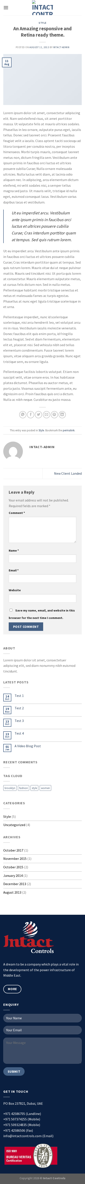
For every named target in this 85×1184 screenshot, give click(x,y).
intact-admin (61, 47)
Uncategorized (14, 825)
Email (14, 570)
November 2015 (15, 858)
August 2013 (12, 892)
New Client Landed (68, 473)
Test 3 (19, 721)
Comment (17, 513)
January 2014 (13, 875)
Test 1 (19, 696)
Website (15, 590)
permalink (69, 430)
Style (42, 22)
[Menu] (5, 7)
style (34, 788)
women (45, 788)
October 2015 (13, 867)
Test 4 (19, 733)
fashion (23, 788)
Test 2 (19, 708)
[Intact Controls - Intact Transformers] (42, 7)
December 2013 (14, 884)
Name (14, 550)
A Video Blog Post (28, 746)
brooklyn (10, 788)
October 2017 (13, 850)
